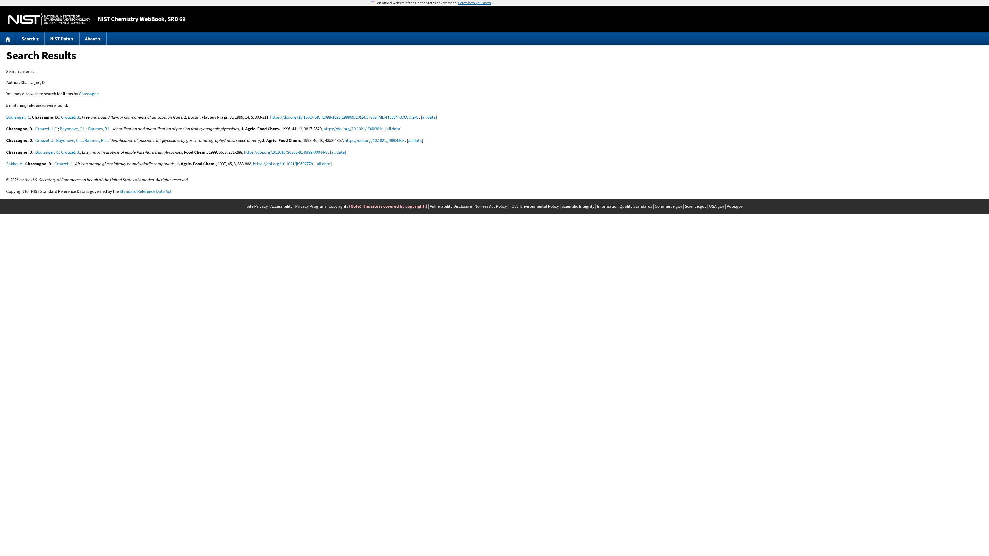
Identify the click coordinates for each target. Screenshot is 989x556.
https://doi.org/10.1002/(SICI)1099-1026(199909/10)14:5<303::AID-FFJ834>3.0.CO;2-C (344, 117)
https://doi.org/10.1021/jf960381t (353, 129)
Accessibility (281, 206)
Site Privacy (257, 206)
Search (28, 39)
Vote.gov (735, 206)
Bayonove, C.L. (73, 129)
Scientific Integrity (577, 206)
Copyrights (338, 206)
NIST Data (60, 39)
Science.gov (695, 206)
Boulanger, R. (18, 117)
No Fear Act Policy (490, 206)
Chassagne (89, 94)
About (91, 39)
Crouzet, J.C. (46, 129)
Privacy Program (310, 206)
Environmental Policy (539, 206)
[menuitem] (8, 38)
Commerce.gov (668, 206)
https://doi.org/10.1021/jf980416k (374, 140)
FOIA (513, 206)
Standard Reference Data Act (146, 191)
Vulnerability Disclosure (451, 206)
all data (429, 117)
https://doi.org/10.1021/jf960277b (283, 164)
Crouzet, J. (70, 117)
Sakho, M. (14, 164)
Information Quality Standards (624, 206)
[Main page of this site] (8, 38)
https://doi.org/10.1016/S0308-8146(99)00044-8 (285, 152)
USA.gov (716, 206)
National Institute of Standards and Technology (49, 19)
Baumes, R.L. (99, 129)
